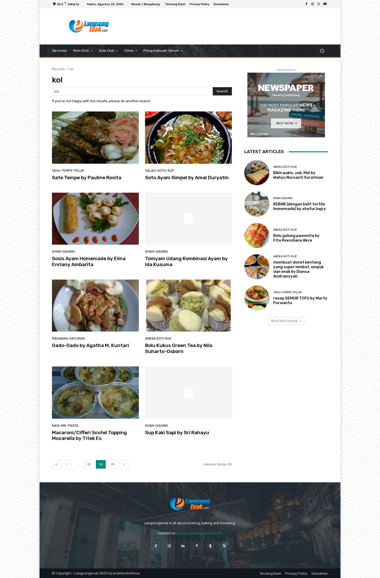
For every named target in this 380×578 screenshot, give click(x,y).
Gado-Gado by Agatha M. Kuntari (90, 345)
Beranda (58, 69)
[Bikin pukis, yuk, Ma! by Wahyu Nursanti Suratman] (256, 172)
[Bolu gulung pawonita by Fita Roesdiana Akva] (256, 235)
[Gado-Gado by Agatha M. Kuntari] (95, 306)
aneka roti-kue (158, 338)
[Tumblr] (211, 546)
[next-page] (124, 464)
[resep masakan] (89, 26)
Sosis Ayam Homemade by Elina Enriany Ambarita (89, 261)
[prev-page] (56, 464)
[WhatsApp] (319, 4)
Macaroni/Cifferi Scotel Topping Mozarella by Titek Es (89, 435)
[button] (322, 51)
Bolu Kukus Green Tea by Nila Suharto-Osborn (178, 348)
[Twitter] (224, 546)
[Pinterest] (197, 546)
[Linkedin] (183, 546)
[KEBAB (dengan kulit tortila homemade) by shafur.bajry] (256, 203)
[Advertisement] (233, 26)
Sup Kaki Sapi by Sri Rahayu (177, 433)
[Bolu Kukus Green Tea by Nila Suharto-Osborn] (188, 306)
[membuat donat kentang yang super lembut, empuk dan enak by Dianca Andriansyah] (256, 266)
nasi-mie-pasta (65, 425)
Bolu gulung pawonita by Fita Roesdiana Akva (296, 238)
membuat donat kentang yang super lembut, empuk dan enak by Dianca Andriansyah (298, 269)
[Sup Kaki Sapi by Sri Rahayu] (188, 392)
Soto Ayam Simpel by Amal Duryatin (187, 178)
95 (113, 464)
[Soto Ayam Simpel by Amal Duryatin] (188, 137)
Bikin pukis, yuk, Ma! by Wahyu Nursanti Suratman (298, 175)
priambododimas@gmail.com (200, 533)
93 (89, 464)
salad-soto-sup (159, 170)
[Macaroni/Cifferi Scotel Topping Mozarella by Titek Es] (95, 392)
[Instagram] (312, 4)
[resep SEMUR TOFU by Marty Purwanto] (256, 298)
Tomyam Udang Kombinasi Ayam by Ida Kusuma (186, 261)
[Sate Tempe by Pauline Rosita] (95, 137)
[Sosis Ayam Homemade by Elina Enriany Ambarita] (95, 219)
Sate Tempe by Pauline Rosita (86, 178)
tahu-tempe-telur (68, 170)
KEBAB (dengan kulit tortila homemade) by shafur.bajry (299, 206)
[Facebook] (306, 4)
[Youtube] (325, 4)
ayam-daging (63, 251)
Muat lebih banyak (284, 321)
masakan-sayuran (68, 338)
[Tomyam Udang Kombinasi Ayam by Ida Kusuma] (188, 219)
